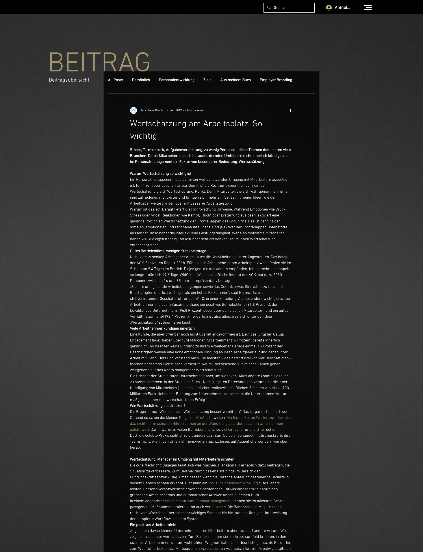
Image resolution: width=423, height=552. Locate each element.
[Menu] (368, 7)
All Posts (115, 80)
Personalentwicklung (177, 80)
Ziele (207, 80)
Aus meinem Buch (235, 80)
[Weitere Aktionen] (290, 110)
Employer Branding (276, 80)
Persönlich (141, 80)
